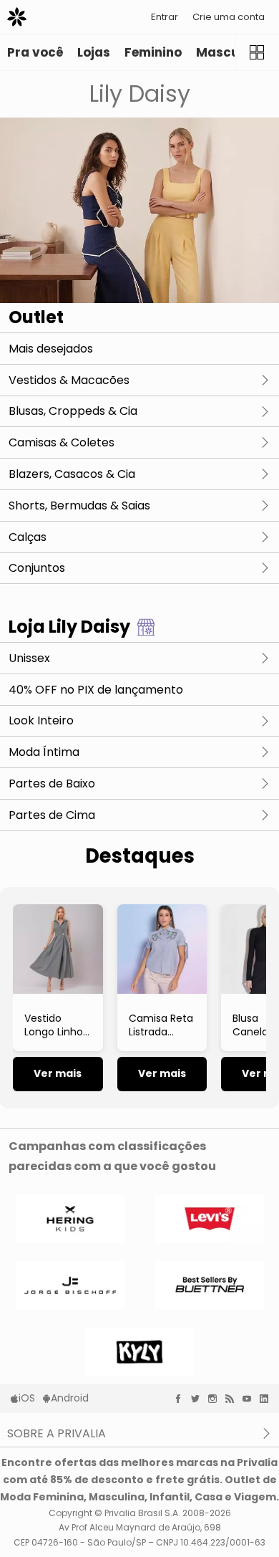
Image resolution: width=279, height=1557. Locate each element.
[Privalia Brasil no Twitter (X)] (198, 1398)
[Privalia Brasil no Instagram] (216, 1398)
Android (70, 1398)
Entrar (164, 17)
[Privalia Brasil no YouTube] (250, 1398)
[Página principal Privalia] (16, 17)
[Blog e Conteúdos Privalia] (233, 1398)
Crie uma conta (228, 17)
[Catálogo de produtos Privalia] (257, 52)
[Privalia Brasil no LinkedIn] (267, 1398)
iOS (27, 1398)
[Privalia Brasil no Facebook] (181, 1398)
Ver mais (58, 1073)
